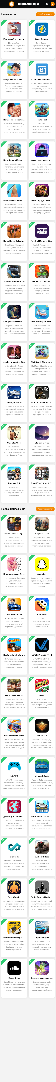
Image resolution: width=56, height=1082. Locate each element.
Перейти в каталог (45, 14)
